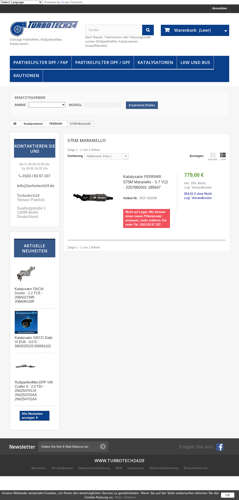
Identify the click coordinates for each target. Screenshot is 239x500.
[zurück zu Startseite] (14, 124)
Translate (76, 2)
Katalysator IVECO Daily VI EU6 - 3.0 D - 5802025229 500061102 (34, 342)
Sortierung (75, 156)
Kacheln (212, 159)
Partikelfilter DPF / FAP (40, 62)
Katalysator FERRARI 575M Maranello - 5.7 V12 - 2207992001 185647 (145, 187)
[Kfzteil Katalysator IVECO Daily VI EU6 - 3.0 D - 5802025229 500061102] (26, 322)
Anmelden (219, 8)
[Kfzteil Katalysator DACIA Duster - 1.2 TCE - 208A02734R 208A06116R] (26, 273)
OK (227, 495)
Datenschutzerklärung (94, 468)
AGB (119, 468)
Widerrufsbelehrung (164, 468)
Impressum (136, 468)
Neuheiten (39, 468)
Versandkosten (63, 468)
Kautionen (26, 75)
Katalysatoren (155, 62)
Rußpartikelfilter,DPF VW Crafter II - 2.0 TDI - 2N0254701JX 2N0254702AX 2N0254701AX (34, 390)
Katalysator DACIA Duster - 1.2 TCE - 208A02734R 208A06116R (29, 295)
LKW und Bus (195, 62)
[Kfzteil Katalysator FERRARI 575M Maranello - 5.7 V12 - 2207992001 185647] (93, 196)
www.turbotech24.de (120, 460)
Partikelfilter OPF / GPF (102, 62)
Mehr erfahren (125, 497)
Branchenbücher (196, 468)
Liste (223, 159)
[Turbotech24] (44, 28)
